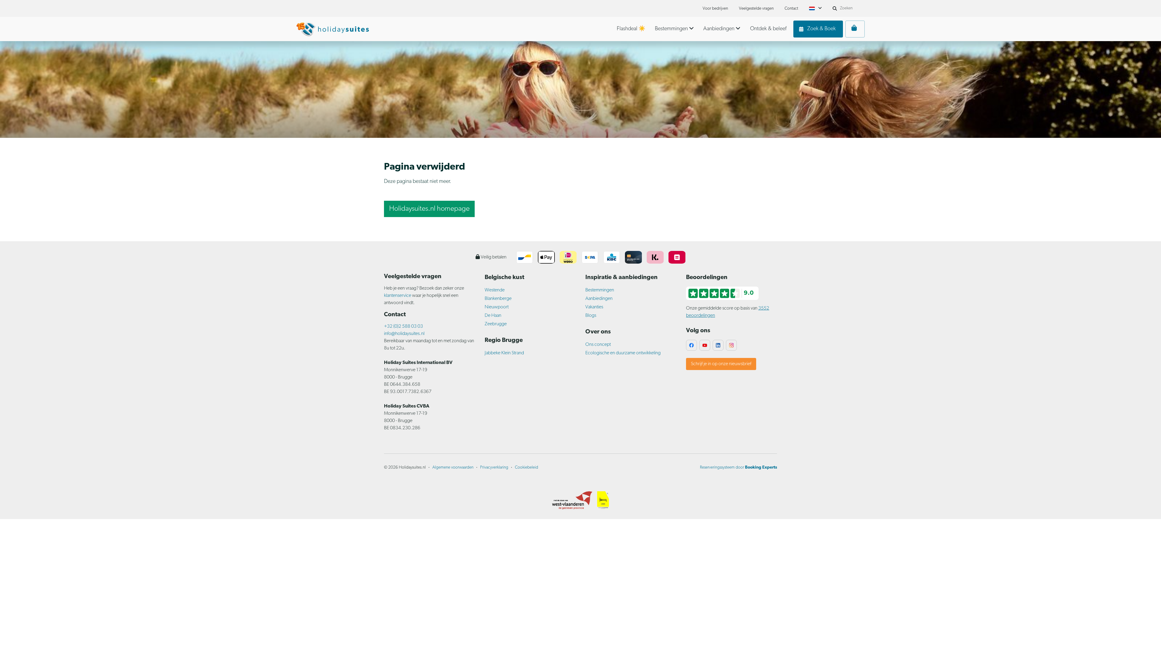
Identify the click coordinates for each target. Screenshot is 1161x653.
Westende (495, 290)
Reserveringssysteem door (738, 467)
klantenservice (398, 295)
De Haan (493, 315)
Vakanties (594, 307)
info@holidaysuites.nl (404, 333)
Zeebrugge (496, 324)
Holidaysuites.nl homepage (429, 209)
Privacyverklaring (494, 467)
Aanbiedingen (599, 298)
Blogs (590, 315)
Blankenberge (498, 298)
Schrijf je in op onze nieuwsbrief (721, 364)
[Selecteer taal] (815, 8)
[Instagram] (731, 345)
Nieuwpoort (497, 307)
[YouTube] (704, 345)
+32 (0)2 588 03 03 (403, 326)
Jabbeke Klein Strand (504, 353)
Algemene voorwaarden (452, 467)
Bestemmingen (599, 290)
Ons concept (598, 344)
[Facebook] (691, 345)
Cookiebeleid (526, 467)
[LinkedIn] (718, 345)
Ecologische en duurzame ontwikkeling (623, 353)
